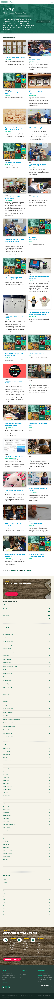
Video (30, 380)
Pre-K (4, 879)
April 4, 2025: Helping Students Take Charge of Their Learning (14, 278)
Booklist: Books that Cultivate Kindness (13, 382)
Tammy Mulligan (33, 167)
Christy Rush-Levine (7, 850)
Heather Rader (6, 841)
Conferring (6, 655)
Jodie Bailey (32, 280)
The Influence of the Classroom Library (38, 92)
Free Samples (6, 677)
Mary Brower (6, 783)
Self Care (5, 715)
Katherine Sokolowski (8, 862)
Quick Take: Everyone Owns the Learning (38, 489)
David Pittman (8, 319)
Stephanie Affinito (7, 789)
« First (12, 570)
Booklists (5, 638)
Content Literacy (7, 659)
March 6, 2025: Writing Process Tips (38, 424)
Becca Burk (5, 774)
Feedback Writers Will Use (36, 523)
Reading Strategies (8, 712)
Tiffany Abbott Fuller (7, 786)
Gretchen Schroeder (7, 853)
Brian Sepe (5, 859)
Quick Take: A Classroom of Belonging (13, 524)
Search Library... (41, 22)
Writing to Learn (33, 458)
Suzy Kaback (6, 806)
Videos (5, 612)
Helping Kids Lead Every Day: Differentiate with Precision (37, 165)
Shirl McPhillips (6, 812)
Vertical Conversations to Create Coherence (39, 277)
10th (4, 911)
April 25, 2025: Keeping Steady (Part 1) (13, 92)
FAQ (23, 978)
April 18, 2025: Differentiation (13, 162)
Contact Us (24, 974)
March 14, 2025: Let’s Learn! (37, 354)
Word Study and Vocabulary (10, 737)
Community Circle (34, 59)
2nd (4, 888)
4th (4, 893)
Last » (30, 570)
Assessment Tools (8, 631)
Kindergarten (6, 882)
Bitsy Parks (31, 61)
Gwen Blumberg (6, 754)
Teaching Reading (8, 730)
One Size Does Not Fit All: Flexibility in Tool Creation (15, 197)
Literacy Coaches (7, 687)
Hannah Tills (5, 763)
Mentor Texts (6, 691)
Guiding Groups (7, 680)
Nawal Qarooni (6, 751)
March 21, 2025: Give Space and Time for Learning (14, 354)
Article (6, 55)
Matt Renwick (6, 844)
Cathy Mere (6, 818)
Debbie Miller (6, 821)
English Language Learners (10, 666)
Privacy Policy (26, 995)
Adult (4, 920)
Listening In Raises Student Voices (15, 57)
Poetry (5, 705)
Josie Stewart (6, 766)
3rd (4, 891)
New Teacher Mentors (9, 698)
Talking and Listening (8, 723)
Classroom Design (8, 645)
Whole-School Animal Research (14, 490)
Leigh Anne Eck (32, 460)
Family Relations (7, 673)
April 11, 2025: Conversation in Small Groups (37, 238)
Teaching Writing (7, 733)
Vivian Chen (32, 525)
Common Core (7, 648)
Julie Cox (5, 757)
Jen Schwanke (6, 856)
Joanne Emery (8, 131)
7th (4, 902)
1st (3, 885)
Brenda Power (6, 838)
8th (4, 905)
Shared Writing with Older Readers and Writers (15, 555)
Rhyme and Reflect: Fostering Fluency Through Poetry (13, 128)
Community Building (8, 652)
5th (4, 896)
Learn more (5, 982)
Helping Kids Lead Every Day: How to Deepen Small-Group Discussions (14, 241)
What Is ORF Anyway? (35, 128)
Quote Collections (8, 708)
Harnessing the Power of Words (14, 456)
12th (4, 917)
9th (4, 908)
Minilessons (6, 694)
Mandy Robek (8, 59)
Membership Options (11, 959)
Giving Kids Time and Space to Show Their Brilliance (13, 424)
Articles (5, 608)
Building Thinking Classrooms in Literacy (14, 317)
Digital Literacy (7, 662)
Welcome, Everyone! (35, 382)
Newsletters (6, 615)
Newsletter (7, 90)
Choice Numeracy (8, 641)
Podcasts (5, 619)
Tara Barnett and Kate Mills (11, 458)
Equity (4, 670)
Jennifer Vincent (7, 868)
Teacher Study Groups (9, 726)
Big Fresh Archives (8, 634)
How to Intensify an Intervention (38, 197)
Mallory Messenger (9, 427)
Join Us (8, 581)
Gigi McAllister (32, 384)
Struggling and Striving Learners (11, 719)
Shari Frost (5, 801)
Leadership (6, 684)
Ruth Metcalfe (6, 769)
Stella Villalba (6, 865)
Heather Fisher (32, 95)
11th (4, 914)
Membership (11, 594)
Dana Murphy (32, 129)
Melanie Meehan (7, 815)
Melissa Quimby (8, 200)
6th (4, 899)
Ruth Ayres (7, 95)
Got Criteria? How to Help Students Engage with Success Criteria (39, 313)
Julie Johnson (6, 804)
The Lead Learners (7, 760)
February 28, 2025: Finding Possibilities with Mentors (36, 555)
